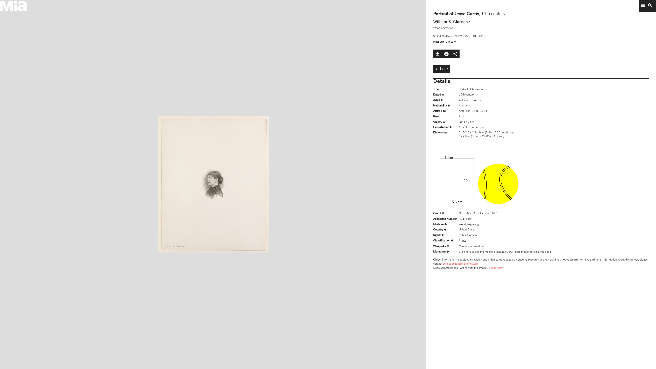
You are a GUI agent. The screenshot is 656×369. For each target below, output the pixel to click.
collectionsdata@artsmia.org (460, 264)
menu (643, 5)
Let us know (496, 268)
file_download (437, 53)
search (650, 5)
